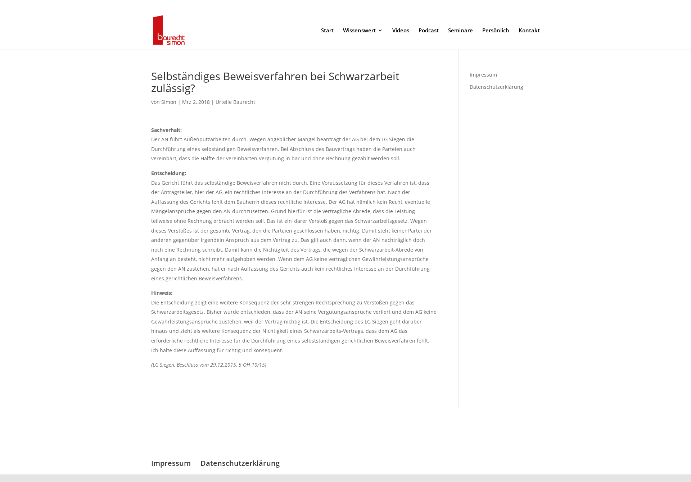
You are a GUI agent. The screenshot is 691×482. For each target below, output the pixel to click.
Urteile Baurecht (235, 101)
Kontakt (529, 31)
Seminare (460, 31)
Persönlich (495, 31)
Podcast (429, 31)
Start (327, 31)
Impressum (474, 5)
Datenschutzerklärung (516, 5)
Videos (400, 31)
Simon (168, 101)
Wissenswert (359, 31)
